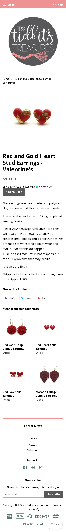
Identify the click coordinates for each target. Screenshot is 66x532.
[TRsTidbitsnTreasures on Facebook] (25, 468)
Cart (60, 4)
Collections (33, 450)
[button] (33, 186)
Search (33, 445)
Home (6, 79)
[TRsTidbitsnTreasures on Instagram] (41, 468)
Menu (11, 4)
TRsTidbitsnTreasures (38, 505)
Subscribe (53, 494)
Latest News (33, 426)
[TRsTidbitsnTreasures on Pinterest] (33, 468)
